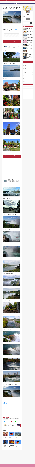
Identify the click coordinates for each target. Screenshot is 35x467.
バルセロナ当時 (25, 71)
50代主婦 (4, 418)
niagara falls (7, 418)
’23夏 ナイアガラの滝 (10, 179)
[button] (32, 2)
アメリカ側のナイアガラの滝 (11, 418)
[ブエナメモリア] (4, 1)
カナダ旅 (4, 417)
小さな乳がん (24, 65)
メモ (23, 78)
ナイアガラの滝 (4, 419)
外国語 (24, 75)
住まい (24, 81)
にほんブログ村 (5, 403)
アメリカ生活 (15, 418)
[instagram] (32, 0)
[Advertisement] (12, 410)
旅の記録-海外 (7, 417)
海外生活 (7, 419)
